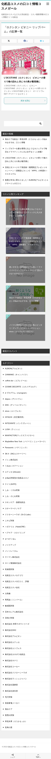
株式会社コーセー (12, 667)
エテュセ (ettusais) (13, 472)
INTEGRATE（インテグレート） (18, 423)
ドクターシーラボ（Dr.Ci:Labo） (18, 514)
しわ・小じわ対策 (12, 496)
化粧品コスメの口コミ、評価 (17, 581)
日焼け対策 (9, 618)
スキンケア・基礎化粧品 (15, 502)
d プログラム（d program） (16, 393)
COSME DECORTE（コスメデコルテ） (21, 387)
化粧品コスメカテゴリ (14, 575)
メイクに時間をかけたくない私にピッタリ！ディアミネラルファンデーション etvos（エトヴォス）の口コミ (25, 328)
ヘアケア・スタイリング (15, 533)
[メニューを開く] (47, 4)
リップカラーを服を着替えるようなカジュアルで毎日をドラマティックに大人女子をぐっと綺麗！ (25, 212)
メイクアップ (10, 545)
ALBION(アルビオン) (13, 368)
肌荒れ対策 (9, 715)
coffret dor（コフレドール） (16, 381)
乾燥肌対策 (9, 569)
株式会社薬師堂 (11, 685)
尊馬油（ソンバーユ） (14, 600)
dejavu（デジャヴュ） (14, 399)
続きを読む (25, 101)
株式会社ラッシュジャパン (16, 679)
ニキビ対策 (9, 521)
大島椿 (7, 593)
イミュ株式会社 (11, 460)
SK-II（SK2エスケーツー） (16, 454)
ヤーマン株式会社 (12, 557)
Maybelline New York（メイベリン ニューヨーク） (26, 441)
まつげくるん (10, 539)
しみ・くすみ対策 (12, 490)
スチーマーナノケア (13, 508)
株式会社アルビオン (13, 636)
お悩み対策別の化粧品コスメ (17, 478)
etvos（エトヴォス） (13, 411)
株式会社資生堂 (11, 691)
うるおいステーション (14, 466)
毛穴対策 (8, 697)
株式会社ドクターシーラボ (16, 673)
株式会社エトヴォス (13, 648)
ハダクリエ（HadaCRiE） (15, 527)
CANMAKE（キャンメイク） (17, 375)
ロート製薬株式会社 (13, 563)
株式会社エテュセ (12, 642)
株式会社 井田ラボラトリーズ (17, 624)
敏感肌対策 (9, 606)
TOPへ (38, 757)
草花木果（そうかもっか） (16, 721)
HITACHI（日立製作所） (15, 417)
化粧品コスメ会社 (12, 587)
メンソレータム (11, 551)
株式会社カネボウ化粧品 (15, 654)
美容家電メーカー (12, 703)
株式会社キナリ (11, 660)
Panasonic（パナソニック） (16, 447)
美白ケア (8, 709)
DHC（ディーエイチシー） (16, 405)
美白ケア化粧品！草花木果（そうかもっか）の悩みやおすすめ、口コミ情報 (25, 299)
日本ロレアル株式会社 (14, 612)
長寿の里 (8, 727)
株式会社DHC (10, 630)
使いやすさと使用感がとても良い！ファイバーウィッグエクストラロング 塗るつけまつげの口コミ (26, 270)
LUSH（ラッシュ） (13, 429)
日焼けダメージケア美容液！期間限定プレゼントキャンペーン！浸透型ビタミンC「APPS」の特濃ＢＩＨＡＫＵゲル (26, 170)
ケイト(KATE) (10, 484)
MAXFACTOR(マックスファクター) (19, 435)
